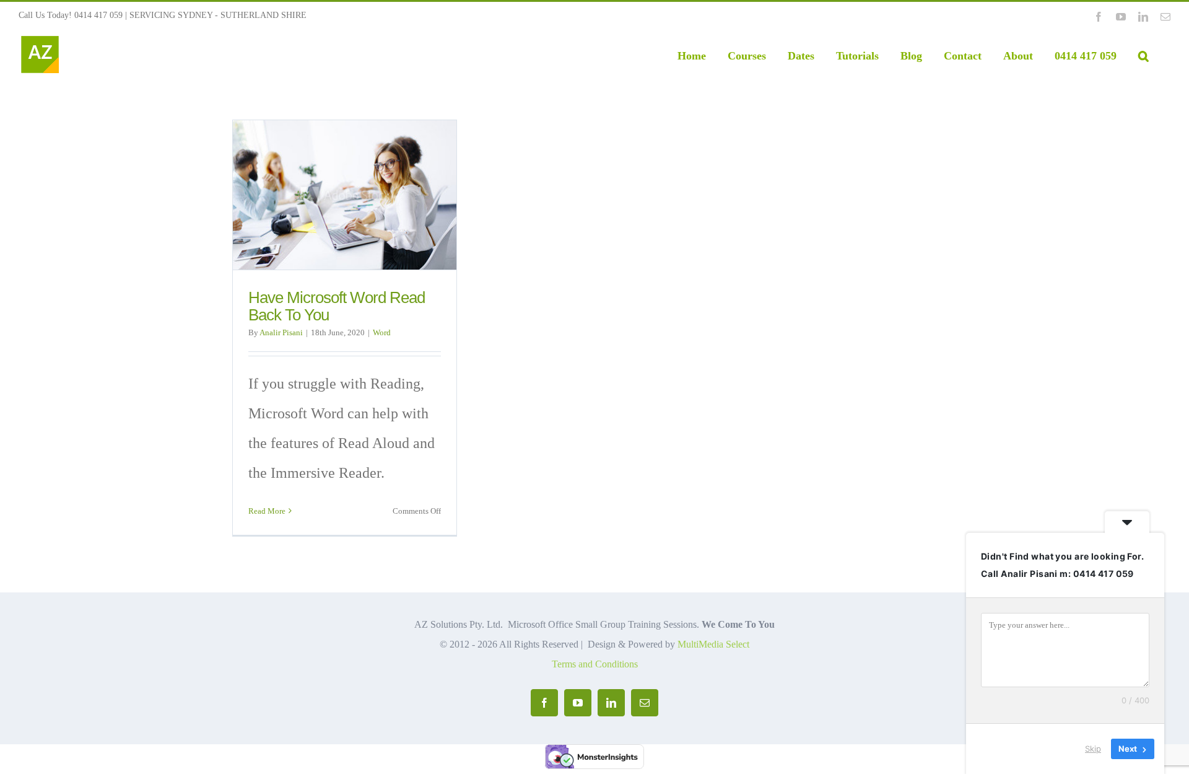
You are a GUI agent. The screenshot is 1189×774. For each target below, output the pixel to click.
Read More (266, 511)
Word (382, 332)
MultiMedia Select (713, 644)
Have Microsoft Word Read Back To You (336, 306)
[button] (1143, 56)
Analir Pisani (281, 332)
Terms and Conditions (595, 664)
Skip (1093, 749)
